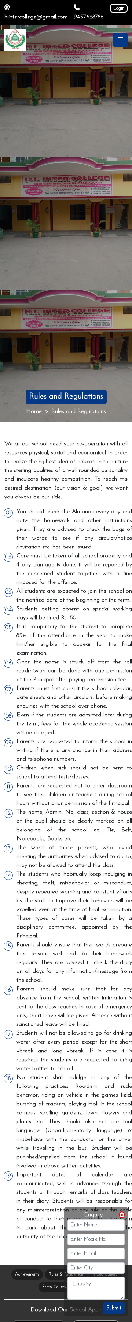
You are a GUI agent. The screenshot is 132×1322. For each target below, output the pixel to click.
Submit (113, 1308)
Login (119, 8)
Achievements (27, 1274)
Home (34, 411)
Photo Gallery (54, 1287)
